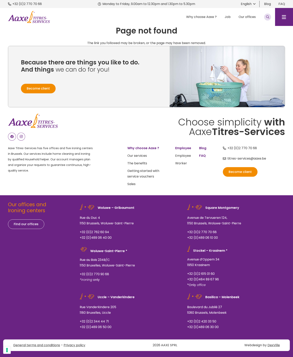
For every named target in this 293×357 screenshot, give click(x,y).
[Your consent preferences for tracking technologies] (7, 350)
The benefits (137, 163)
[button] (248, 4)
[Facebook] (12, 137)
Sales (131, 184)
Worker (181, 163)
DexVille (273, 345)
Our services (137, 155)
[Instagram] (21, 137)
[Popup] (267, 17)
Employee (183, 155)
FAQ (281, 4)
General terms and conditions (36, 345)
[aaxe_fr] (29, 17)
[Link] (128, 223)
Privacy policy (74, 345)
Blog (267, 4)
